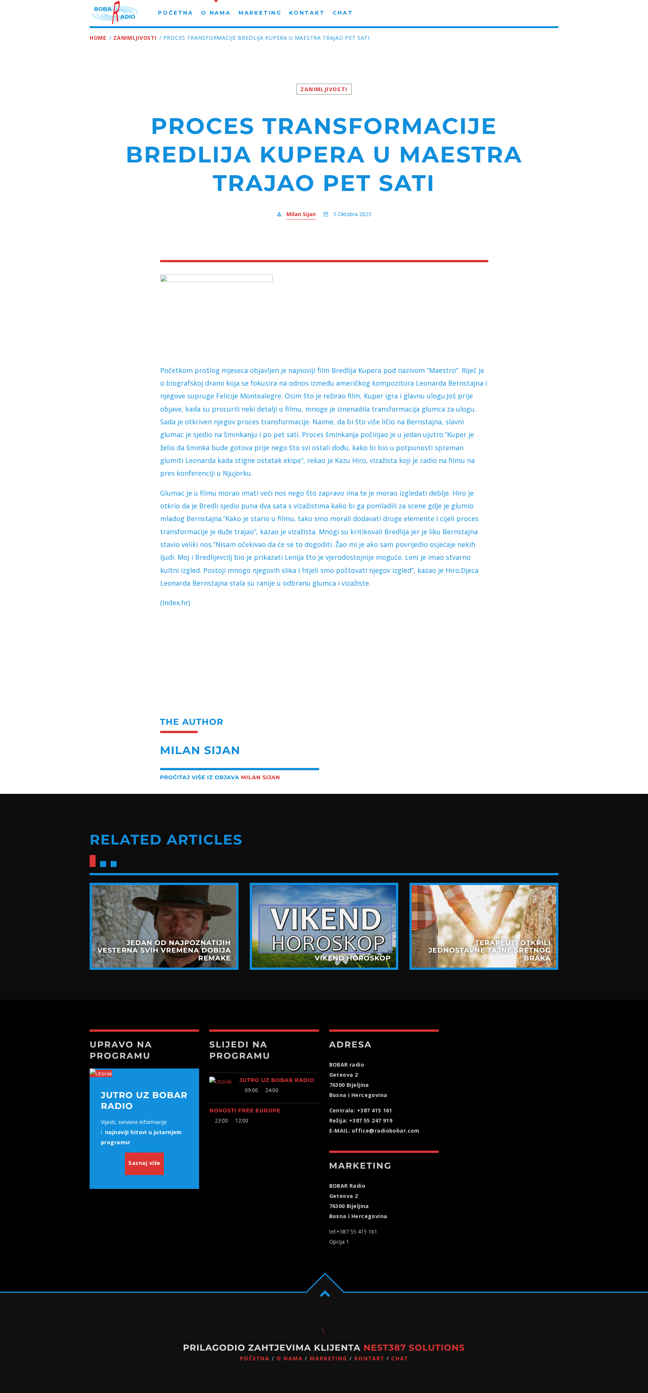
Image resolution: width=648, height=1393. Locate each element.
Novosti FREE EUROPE (244, 1110)
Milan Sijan (301, 214)
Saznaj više (144, 1162)
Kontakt (369, 1358)
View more (164, 926)
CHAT (399, 1358)
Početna (255, 1358)
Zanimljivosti (134, 37)
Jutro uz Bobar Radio (277, 1080)
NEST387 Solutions (414, 1347)
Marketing (329, 1358)
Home (98, 37)
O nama (289, 1358)
